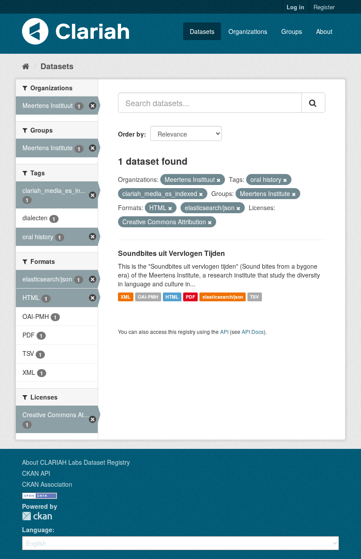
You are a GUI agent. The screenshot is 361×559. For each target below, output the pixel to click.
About (324, 31)
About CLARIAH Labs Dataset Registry (76, 462)
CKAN (37, 516)
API (224, 331)
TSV (254, 296)
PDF (190, 296)
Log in (295, 7)
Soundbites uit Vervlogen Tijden (171, 253)
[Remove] (219, 179)
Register (324, 7)
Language (37, 529)
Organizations (247, 31)
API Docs (253, 331)
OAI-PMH (148, 296)
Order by (131, 134)
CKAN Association (47, 484)
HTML (172, 296)
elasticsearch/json (223, 296)
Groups (291, 31)
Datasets (202, 31)
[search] (313, 103)
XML (125, 296)
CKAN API (36, 473)
